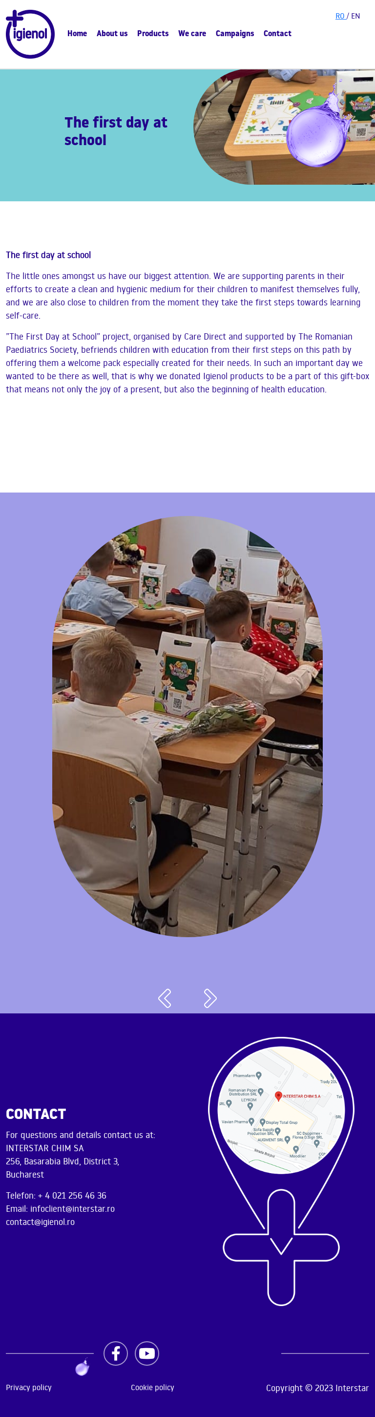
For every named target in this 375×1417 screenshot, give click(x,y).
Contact (278, 34)
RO (341, 16)
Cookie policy (152, 1387)
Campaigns (235, 34)
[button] (164, 998)
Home (77, 34)
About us (112, 34)
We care (192, 34)
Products (152, 34)
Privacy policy (29, 1387)
